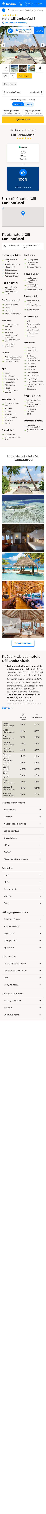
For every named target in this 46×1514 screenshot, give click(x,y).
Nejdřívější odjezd (10, 111)
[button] (23, 214)
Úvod (10, 10)
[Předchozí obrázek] (3, 45)
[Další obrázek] (43, 45)
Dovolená (18, 104)
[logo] (9, 4)
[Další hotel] (42, 92)
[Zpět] (3, 10)
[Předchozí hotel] (4, 92)
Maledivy (29, 10)
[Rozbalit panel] (40, 809)
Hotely (29, 104)
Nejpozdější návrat (32, 111)
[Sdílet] (13, 75)
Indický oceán (19, 10)
